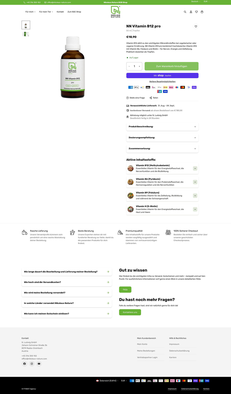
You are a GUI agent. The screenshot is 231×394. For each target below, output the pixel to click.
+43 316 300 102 (29, 356)
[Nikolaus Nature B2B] (115, 12)
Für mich (29, 12)
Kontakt (60, 12)
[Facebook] (24, 364)
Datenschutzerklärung (179, 351)
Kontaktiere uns (130, 312)
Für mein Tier (45, 12)
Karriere (172, 357)
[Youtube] (39, 364)
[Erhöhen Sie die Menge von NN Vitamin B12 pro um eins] (139, 66)
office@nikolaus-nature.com (34, 359)
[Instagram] (32, 364)
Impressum (174, 344)
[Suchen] (185, 11)
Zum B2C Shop (74, 12)
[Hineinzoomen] (110, 26)
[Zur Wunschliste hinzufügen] (196, 26)
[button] (202, 12)
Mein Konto (142, 344)
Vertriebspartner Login (147, 357)
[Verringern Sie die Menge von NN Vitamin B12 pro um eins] (129, 66)
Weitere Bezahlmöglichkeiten (162, 81)
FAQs (125, 289)
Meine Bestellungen (146, 351)
